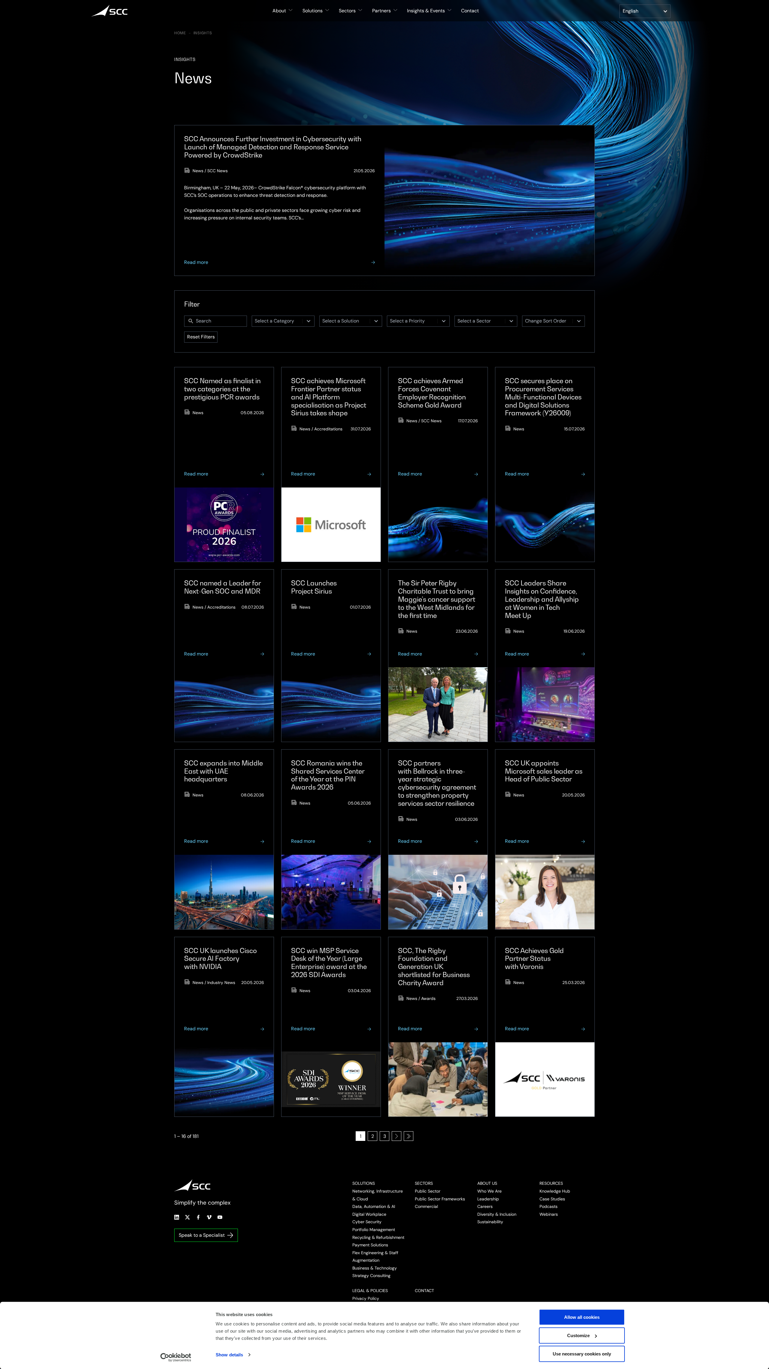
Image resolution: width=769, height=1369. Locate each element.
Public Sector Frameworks (440, 1199)
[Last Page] (408, 1136)
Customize (578, 1335)
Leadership (488, 1199)
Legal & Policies (370, 1290)
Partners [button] (381, 11)
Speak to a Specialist (202, 1235)
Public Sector (427, 1191)
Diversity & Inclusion (496, 1214)
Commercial (426, 1206)
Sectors (424, 1183)
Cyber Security (366, 1221)
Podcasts (549, 1206)
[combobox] (277, 321)
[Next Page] (396, 1136)
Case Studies (552, 1199)
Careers (485, 1206)
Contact (470, 11)
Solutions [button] (312, 11)
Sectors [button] (347, 11)
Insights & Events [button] (426, 11)
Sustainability (490, 1221)
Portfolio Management (373, 1229)
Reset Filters (201, 337)
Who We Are (489, 1191)
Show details (229, 1354)
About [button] (279, 11)
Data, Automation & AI (373, 1206)
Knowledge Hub (555, 1191)
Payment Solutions (370, 1245)
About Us (487, 1183)
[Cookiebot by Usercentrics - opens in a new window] (176, 1357)
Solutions (363, 1183)
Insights (202, 33)
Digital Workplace (369, 1214)
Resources (551, 1183)
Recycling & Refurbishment (378, 1237)
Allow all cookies (582, 1317)
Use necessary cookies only (582, 1353)
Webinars (549, 1214)
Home (180, 33)
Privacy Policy (365, 1298)
